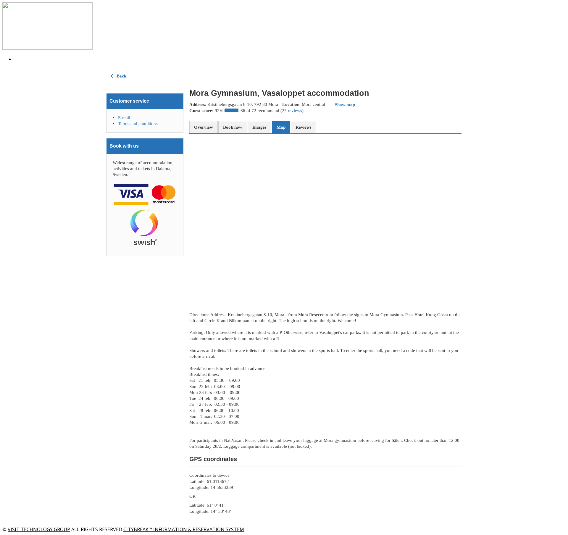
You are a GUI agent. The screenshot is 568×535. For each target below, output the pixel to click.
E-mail (124, 117)
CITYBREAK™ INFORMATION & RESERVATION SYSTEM (183, 529)
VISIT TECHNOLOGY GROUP (39, 529)
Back (120, 76)
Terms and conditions (138, 123)
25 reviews (292, 110)
